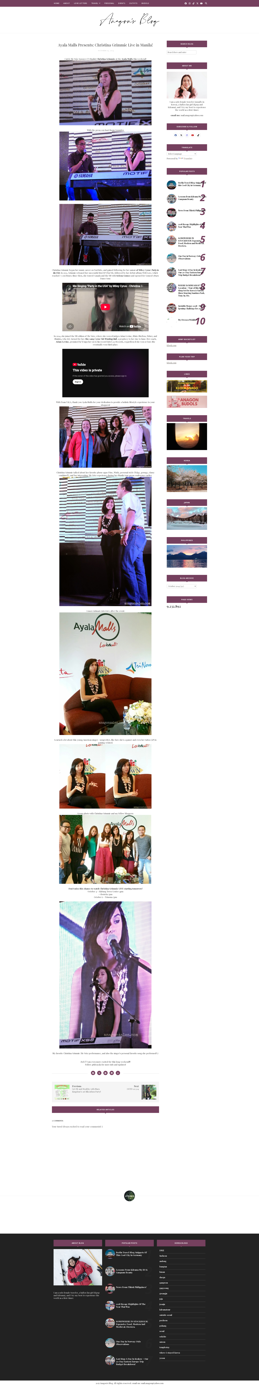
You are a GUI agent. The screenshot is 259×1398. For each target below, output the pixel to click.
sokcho (162, 1336)
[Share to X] (99, 1073)
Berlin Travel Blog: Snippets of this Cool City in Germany (192, 184)
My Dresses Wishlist (187, 320)
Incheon (163, 1256)
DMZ (161, 1250)
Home (56, 3)
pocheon (163, 1320)
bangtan (163, 1266)
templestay (164, 1347)
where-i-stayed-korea (169, 1352)
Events (121, 3)
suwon (162, 1342)
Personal (109, 3)
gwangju (163, 1293)
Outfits (133, 3)
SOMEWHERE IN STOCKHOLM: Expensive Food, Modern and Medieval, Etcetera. (191, 242)
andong (162, 1261)
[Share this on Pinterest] (105, 1073)
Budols (145, 3)
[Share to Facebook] (93, 1073)
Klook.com (171, 345)
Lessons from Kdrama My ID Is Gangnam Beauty (192, 197)
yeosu (162, 1358)
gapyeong (164, 1288)
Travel (94, 3)
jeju (161, 1299)
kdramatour (164, 1309)
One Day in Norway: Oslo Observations (189, 257)
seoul (161, 1331)
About (66, 3)
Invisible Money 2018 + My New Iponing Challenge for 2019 (192, 307)
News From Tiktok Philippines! (192, 210)
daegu (162, 1277)
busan (162, 1272)
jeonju (162, 1304)
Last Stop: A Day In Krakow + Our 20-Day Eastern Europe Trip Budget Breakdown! (191, 272)
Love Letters (80, 3)
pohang (162, 1326)
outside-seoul (165, 1315)
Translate (188, 158)
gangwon (163, 1282)
